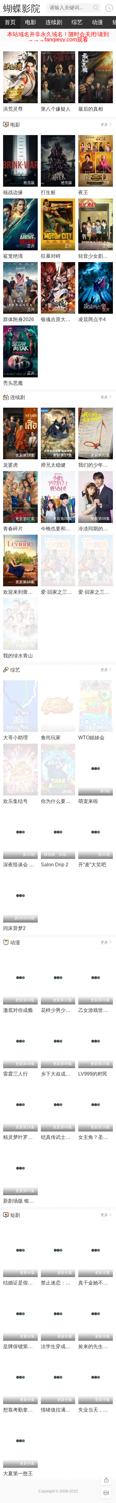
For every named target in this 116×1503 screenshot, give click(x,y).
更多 (104, 124)
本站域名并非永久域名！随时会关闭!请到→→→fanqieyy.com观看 (58, 37)
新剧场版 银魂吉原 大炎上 (31, 1201)
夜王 (83, 192)
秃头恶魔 (13, 383)
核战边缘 (13, 192)
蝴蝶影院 (21, 8)
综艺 (77, 22)
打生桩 (48, 192)
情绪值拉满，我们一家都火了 (73, 1409)
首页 (10, 22)
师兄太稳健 (53, 465)
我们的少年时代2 (97, 465)
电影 (30, 22)
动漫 (97, 22)
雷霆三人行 (15, 1073)
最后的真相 (90, 109)
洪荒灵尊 (13, 109)
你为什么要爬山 (58, 801)
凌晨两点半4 (92, 319)
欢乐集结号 (15, 801)
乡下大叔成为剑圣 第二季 (69, 1073)
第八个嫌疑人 (56, 109)
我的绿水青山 (18, 655)
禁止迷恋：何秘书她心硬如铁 (73, 1282)
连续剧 (53, 22)
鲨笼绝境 (13, 256)
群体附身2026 (18, 319)
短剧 (15, 1215)
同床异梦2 (14, 928)
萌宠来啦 (88, 801)
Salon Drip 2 (54, 864)
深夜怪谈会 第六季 (23, 864)
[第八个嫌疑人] (58, 77)
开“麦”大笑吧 (92, 864)
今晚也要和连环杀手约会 (68, 528)
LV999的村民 (92, 1073)
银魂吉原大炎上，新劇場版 (70, 319)
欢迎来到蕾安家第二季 (28, 592)
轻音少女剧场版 (95, 256)
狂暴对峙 (51, 256)
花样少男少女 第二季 (64, 1010)
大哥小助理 (15, 737)
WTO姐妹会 (91, 737)
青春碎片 (13, 528)
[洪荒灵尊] (20, 77)
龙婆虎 (10, 465)
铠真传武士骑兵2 (59, 1137)
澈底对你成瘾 (18, 1010)
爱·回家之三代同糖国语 (66, 592)
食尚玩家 (51, 737)
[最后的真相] (95, 77)
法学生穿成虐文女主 (63, 1346)
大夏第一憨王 (18, 1473)
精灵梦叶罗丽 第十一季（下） (36, 1137)
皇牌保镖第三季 (20, 1346)
